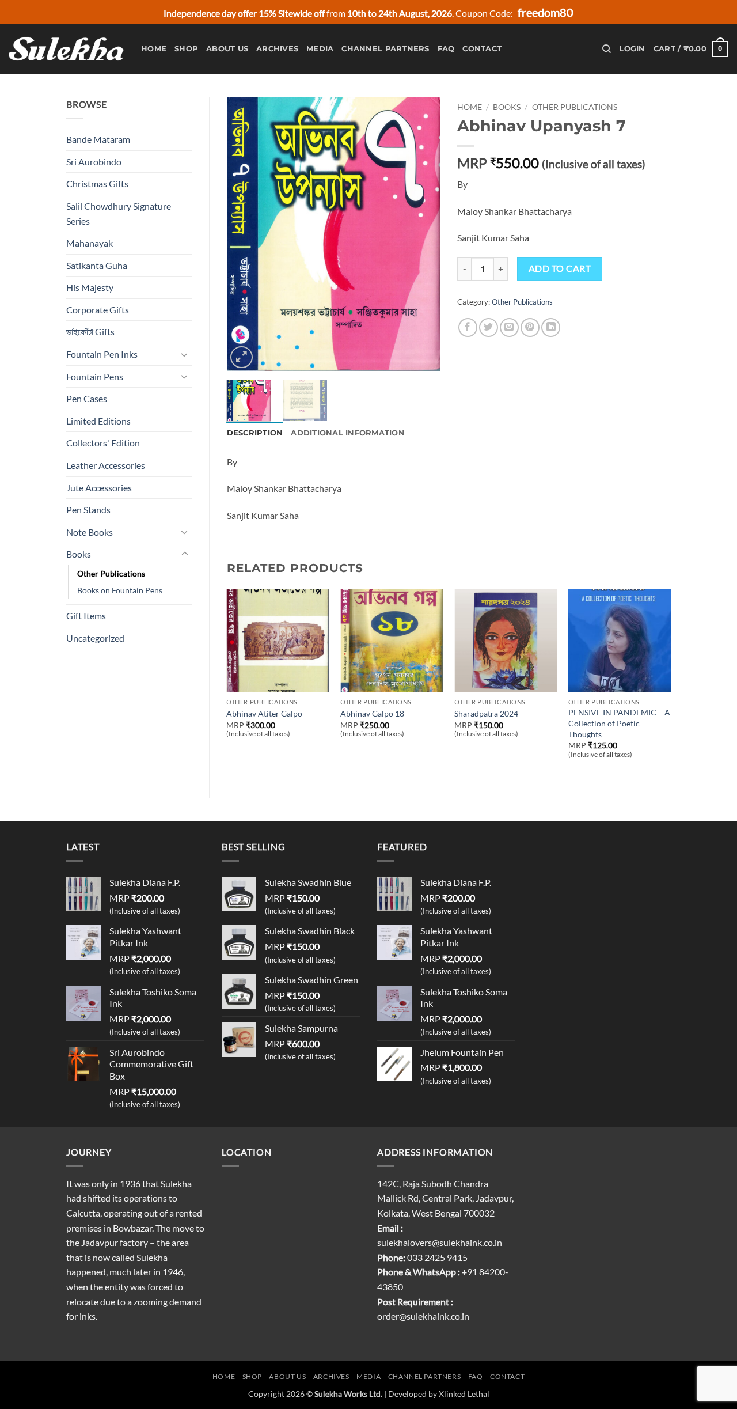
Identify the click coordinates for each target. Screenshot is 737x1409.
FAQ (446, 48)
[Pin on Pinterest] (530, 327)
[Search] (606, 49)
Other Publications (111, 573)
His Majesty (89, 287)
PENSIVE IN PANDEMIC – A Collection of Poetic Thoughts (619, 722)
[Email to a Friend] (509, 327)
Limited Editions (98, 420)
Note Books (89, 532)
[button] (632, 48)
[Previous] (245, 234)
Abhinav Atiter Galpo (264, 713)
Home (153, 48)
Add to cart (560, 268)
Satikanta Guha (96, 265)
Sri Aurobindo (93, 161)
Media (319, 48)
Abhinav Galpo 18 (372, 713)
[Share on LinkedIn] (550, 327)
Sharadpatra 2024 (486, 713)
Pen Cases (86, 398)
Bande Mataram (98, 139)
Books (78, 553)
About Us (227, 48)
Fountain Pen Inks (102, 354)
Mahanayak (89, 242)
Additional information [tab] (348, 433)
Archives (277, 48)
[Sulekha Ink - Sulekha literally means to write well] (66, 49)
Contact (482, 48)
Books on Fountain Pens (119, 590)
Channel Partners (385, 48)
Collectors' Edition (103, 442)
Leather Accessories (105, 465)
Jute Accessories (99, 487)
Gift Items (86, 615)
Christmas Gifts (97, 183)
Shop (186, 48)
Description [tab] (255, 433)
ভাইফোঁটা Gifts (90, 331)
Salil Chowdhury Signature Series (118, 213)
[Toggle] (185, 354)
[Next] (421, 234)
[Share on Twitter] (488, 327)
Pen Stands (88, 509)
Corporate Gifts (97, 309)
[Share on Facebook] (467, 327)
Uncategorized (95, 637)
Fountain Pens (94, 376)
